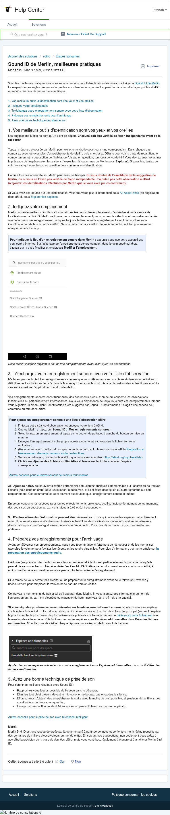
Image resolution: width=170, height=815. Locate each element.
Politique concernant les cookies (134, 794)
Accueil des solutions (23, 56)
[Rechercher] (11, 34)
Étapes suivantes (68, 56)
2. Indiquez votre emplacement (28, 105)
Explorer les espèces (44, 196)
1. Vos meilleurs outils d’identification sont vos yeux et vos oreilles (51, 101)
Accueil (12, 24)
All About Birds (129, 192)
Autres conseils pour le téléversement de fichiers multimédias (48, 475)
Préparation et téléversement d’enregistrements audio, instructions (81, 451)
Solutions (38, 24)
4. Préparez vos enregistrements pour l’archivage (40, 115)
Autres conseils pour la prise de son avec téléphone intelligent (48, 717)
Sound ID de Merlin (147, 83)
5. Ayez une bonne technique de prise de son (37, 120)
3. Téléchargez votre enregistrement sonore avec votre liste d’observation (55, 110)
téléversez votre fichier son (135, 615)
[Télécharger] (76, 416)
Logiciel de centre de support (75, 805)
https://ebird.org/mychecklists (123, 457)
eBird (46, 56)
